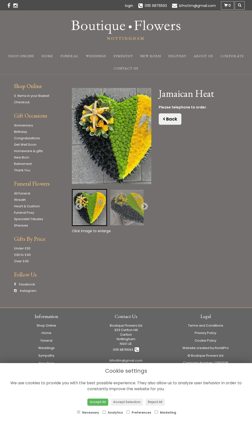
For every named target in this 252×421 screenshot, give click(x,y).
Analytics (115, 412)
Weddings (96, 56)
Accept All (98, 402)
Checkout (22, 102)
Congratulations (27, 138)
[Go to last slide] (78, 206)
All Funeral (22, 193)
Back (171, 119)
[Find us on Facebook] (10, 5)
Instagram (27, 290)
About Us (203, 56)
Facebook (26, 284)
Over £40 (21, 261)
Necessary (90, 412)
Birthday (20, 131)
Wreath (20, 199)
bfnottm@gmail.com (126, 360)
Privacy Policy (205, 333)
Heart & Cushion (27, 206)
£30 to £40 (22, 254)
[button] (89, 207)
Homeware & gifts (28, 151)
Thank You (22, 170)
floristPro (222, 348)
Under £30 (22, 248)
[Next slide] (144, 206)
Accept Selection (127, 402)
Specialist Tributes (28, 219)
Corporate (232, 56)
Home (47, 56)
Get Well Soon (25, 144)
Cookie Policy (205, 340)
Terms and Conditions (205, 325)
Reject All (155, 402)
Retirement (23, 163)
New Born (150, 56)
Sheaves (21, 225)
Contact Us (126, 68)
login (129, 5)
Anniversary (23, 125)
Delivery (177, 56)
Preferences (141, 412)
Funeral (70, 56)
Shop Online (21, 56)
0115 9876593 (124, 349)
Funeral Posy (24, 212)
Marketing (167, 412)
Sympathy (123, 56)
